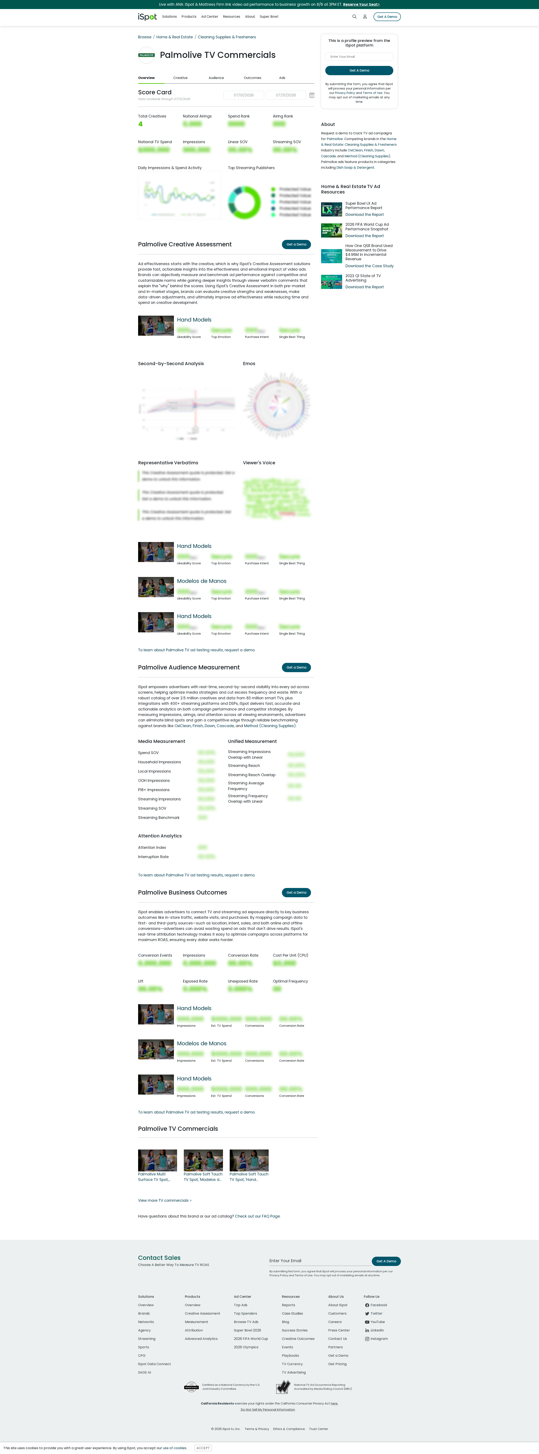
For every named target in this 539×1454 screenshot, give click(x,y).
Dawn (210, 725)
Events (287, 1347)
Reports (288, 1305)
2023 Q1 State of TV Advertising (363, 278)
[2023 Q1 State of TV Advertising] (331, 282)
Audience (216, 77)
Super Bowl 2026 (247, 1330)
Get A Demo (387, 16)
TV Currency (292, 1364)
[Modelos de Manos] (156, 586)
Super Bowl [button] (269, 16)
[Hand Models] (156, 325)
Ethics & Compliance (289, 1429)
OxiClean (183, 725)
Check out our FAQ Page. (257, 1216)
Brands (144, 1313)
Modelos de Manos (202, 581)
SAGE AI (144, 1372)
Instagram (379, 1338)
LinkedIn (377, 1330)
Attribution (194, 1330)
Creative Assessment (202, 1313)
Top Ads (240, 1305)
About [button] (250, 16)
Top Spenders (245, 1313)
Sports (143, 1347)
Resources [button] (231, 16)
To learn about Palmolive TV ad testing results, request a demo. (196, 650)
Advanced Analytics (201, 1338)
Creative (180, 77)
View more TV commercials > (165, 1200)
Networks (146, 1321)
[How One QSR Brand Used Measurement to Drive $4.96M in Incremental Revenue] (331, 256)
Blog (285, 1321)
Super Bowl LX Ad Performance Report (364, 205)
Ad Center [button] (209, 16)
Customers (337, 1313)
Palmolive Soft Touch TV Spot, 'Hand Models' (249, 1177)
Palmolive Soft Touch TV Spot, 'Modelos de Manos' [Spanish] (203, 1177)
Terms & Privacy (257, 1429)
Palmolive (335, 138)
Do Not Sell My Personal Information (268, 1409)
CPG (141, 1355)
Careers (335, 1321)
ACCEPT (203, 1448)
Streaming (146, 1338)
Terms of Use (372, 93)
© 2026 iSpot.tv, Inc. (225, 1429)
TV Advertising (294, 1372)
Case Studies (292, 1313)
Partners (335, 1347)
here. (334, 1403)
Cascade (225, 725)
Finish (198, 725)
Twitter (377, 1313)
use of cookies (174, 1448)
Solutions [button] (169, 16)
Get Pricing (337, 1364)
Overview (146, 77)
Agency (144, 1330)
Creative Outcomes (298, 1338)
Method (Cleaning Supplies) (270, 725)
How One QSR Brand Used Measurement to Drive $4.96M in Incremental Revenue (369, 252)
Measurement (196, 1321)
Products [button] (188, 16)
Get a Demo (296, 244)
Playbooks (290, 1355)
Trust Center (318, 1429)
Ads (282, 77)
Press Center (339, 1330)
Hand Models (194, 319)
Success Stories (295, 1330)
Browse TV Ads (246, 1321)
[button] (269, 95)
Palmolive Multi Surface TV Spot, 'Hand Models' (153, 1177)
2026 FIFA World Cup (251, 1338)
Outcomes (252, 77)
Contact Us (337, 1338)
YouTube (378, 1321)
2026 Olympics (246, 1347)
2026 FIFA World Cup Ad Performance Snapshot (367, 226)
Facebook (379, 1305)
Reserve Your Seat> (361, 4)
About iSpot (338, 1305)
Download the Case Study (370, 265)
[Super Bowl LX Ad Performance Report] (331, 209)
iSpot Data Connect (154, 1364)
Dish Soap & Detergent (355, 167)
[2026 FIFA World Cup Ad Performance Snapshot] (331, 230)
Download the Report (365, 214)
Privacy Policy (345, 93)
